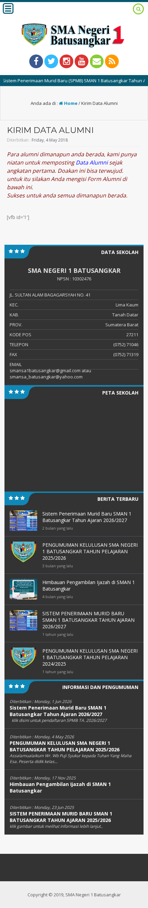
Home (70, 103)
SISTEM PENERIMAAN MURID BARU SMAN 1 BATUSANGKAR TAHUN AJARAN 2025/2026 (61, 816)
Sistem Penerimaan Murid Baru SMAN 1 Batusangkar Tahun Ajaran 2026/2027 (58, 710)
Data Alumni (92, 162)
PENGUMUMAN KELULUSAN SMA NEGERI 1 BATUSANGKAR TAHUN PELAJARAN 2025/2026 (64, 746)
